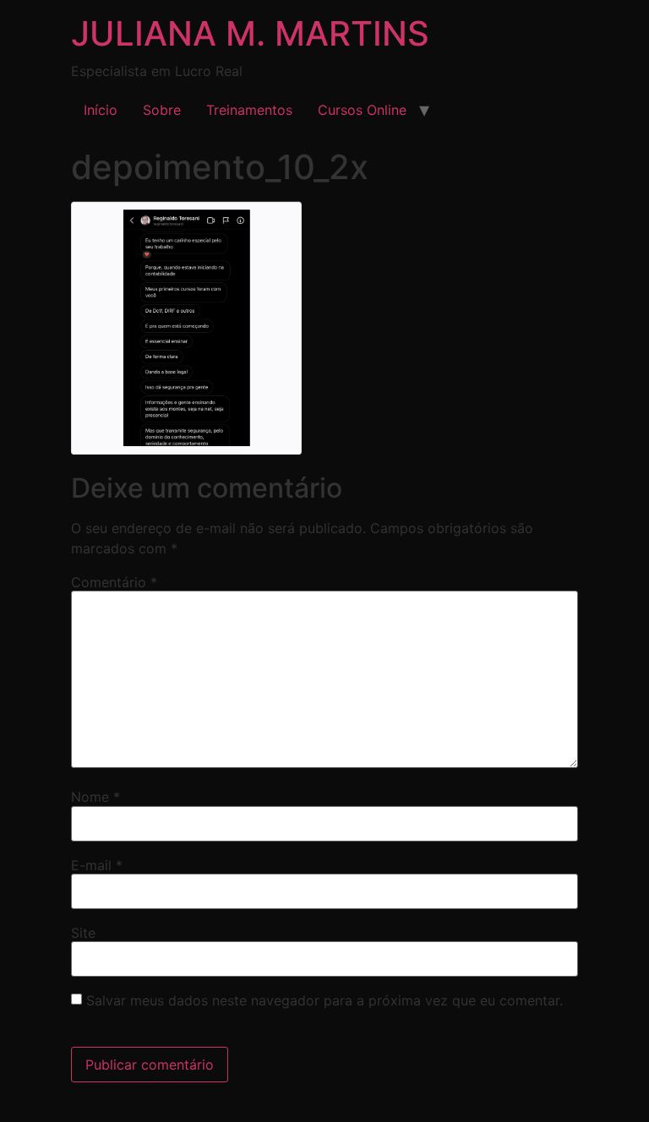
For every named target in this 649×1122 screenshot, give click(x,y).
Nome (95, 796)
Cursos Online (362, 109)
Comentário (114, 582)
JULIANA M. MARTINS (250, 33)
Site (83, 933)
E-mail (97, 865)
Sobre (162, 109)
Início (100, 109)
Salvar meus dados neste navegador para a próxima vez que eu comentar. (324, 1000)
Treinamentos (249, 109)
